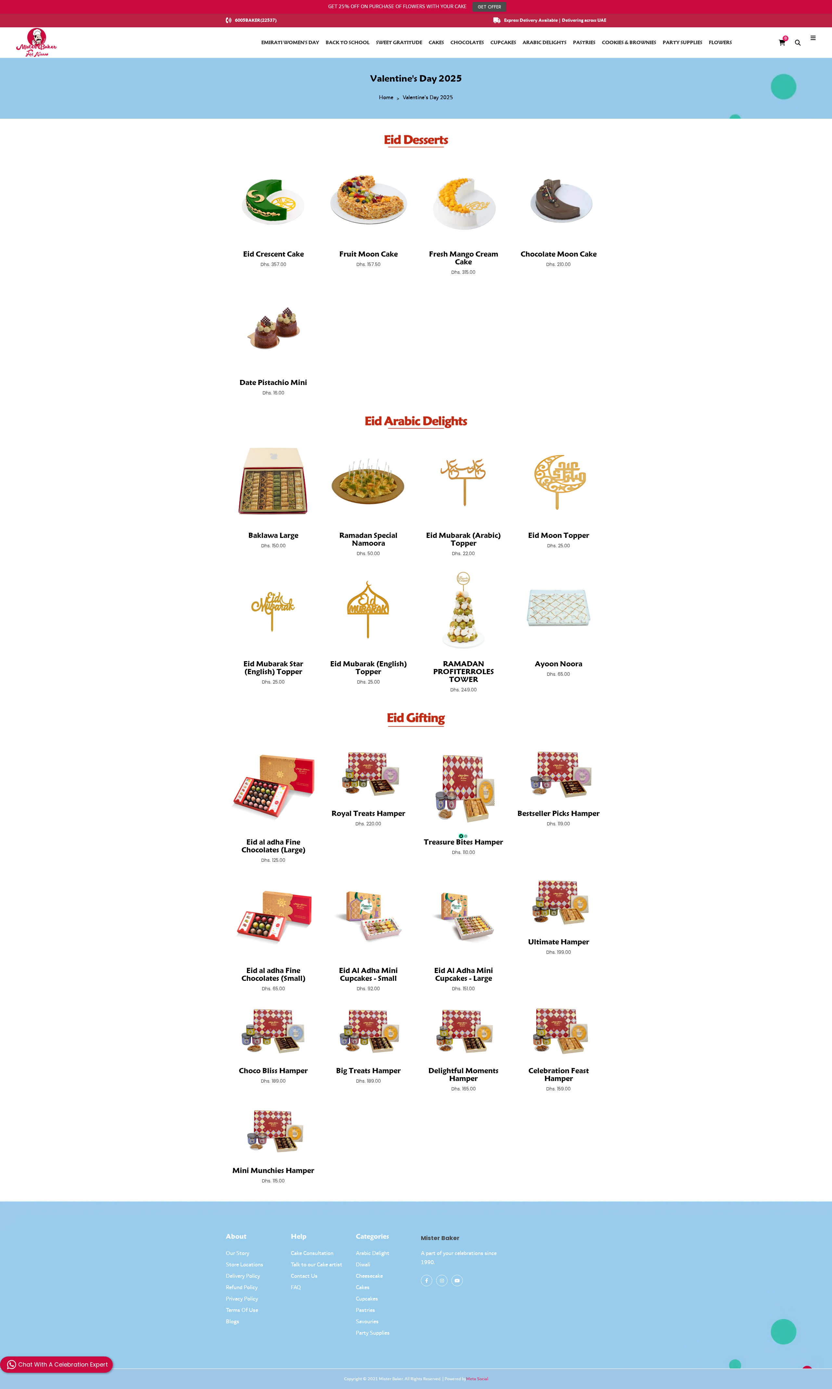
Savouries (367, 1322)
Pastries (365, 1310)
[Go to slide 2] (465, 836)
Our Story (237, 1253)
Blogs (232, 1322)
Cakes (363, 1287)
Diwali (363, 1265)
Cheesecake (369, 1276)
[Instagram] (442, 1280)
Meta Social (477, 1378)
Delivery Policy (243, 1276)
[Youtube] (457, 1280)
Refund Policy (242, 1287)
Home (386, 98)
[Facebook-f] (426, 1280)
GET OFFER (489, 7)
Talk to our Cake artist (316, 1265)
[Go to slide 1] (461, 836)
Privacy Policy (242, 1299)
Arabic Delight (372, 1253)
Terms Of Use (242, 1310)
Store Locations (244, 1265)
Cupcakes (367, 1299)
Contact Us (304, 1276)
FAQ (296, 1287)
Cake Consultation (312, 1253)
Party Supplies (373, 1333)
